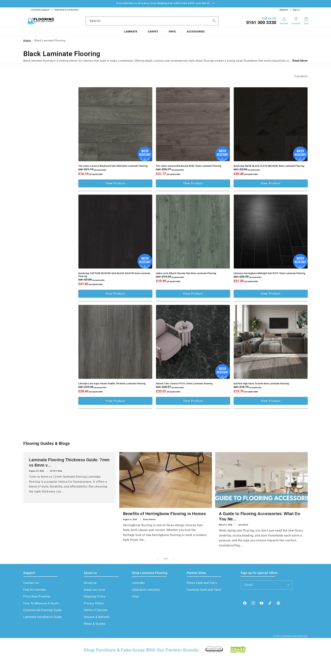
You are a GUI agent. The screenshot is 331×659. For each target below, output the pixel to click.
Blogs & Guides (94, 623)
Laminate (130, 31)
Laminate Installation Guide (42, 617)
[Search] (214, 21)
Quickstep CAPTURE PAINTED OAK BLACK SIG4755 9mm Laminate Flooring (114, 274)
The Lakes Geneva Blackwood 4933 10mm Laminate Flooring (188, 166)
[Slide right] (173, 559)
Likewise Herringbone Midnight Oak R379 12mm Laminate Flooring (269, 273)
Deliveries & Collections (66, 10)
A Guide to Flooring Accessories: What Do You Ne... (259, 516)
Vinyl (172, 31)
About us (90, 582)
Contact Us (31, 582)
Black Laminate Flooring (49, 40)
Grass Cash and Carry (202, 582)
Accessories (196, 31)
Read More (300, 60)
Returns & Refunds (97, 617)
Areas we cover (94, 589)
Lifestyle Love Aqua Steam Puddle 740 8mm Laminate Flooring (112, 383)
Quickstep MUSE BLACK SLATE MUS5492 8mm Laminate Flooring (269, 166)
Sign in (296, 10)
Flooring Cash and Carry (295, 636)
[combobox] (152, 21)
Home (27, 40)
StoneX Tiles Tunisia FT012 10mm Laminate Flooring (184, 383)
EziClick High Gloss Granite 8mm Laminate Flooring (261, 383)
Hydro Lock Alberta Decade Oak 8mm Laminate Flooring (186, 273)
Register (284, 10)
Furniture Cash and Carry (204, 589)
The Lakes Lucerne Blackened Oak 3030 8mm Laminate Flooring (113, 166)
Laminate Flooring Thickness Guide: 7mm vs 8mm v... (69, 462)
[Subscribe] (288, 584)
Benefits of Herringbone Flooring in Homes (164, 513)
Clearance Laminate (146, 589)
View (115, 183)
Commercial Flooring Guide (42, 610)
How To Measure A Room (41, 603)
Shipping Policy (95, 596)
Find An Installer (34, 589)
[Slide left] (157, 559)
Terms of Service (96, 610)
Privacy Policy (93, 603)
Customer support (40, 10)
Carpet (153, 31)
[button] (130, 31)
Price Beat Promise (37, 596)
